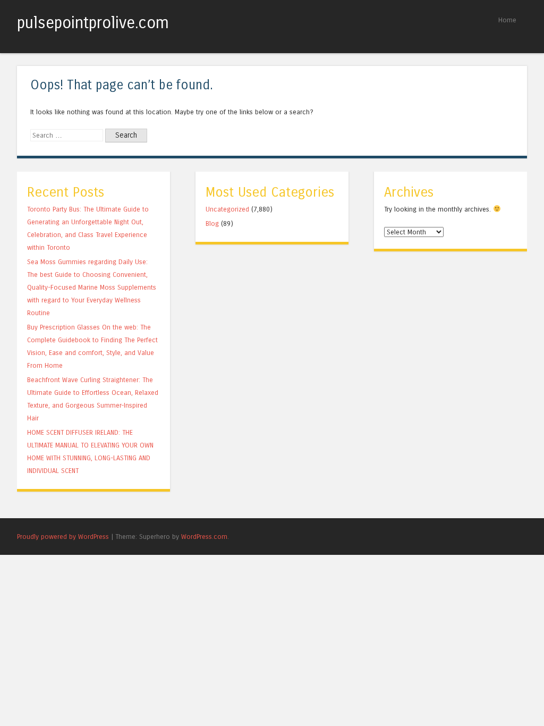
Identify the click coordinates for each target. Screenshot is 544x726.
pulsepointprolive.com (93, 22)
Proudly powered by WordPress (63, 537)
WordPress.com (204, 537)
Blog (212, 223)
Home (507, 20)
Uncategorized (227, 209)
